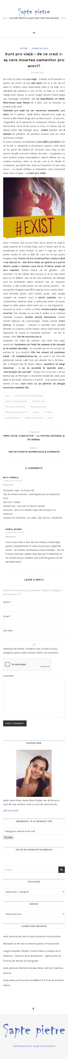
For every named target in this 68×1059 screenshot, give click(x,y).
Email (7, 616)
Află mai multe (11, 810)
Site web (8, 630)
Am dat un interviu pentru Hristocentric (39, 936)
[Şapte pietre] (34, 12)
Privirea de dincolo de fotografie (20, 960)
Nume (7, 602)
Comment (8, 675)
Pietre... (25, 48)
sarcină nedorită (12, 417)
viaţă (50, 417)
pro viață (48, 412)
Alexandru (8, 943)
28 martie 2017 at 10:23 (15, 532)
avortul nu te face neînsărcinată (29, 395)
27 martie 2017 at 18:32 (12, 480)
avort (7, 395)
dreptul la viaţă (38, 401)
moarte (35, 412)
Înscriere (8, 837)
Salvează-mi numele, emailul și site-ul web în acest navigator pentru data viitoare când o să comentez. (31, 650)
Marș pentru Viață (38, 406)
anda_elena (9, 936)
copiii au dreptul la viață (16, 401)
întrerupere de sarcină (15, 406)
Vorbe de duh (40, 48)
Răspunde (8, 484)
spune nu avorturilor (34, 417)
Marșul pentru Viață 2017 (16, 412)
